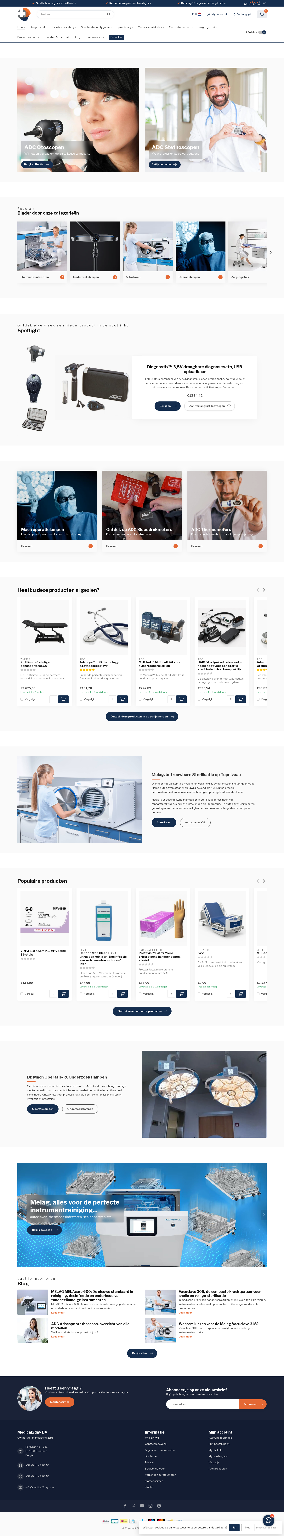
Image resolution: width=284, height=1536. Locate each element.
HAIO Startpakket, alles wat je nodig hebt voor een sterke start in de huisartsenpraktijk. (220, 665)
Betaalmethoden (155, 1468)
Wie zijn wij (152, 1438)
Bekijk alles (139, 1353)
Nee (247, 1527)
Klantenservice (94, 37)
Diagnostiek (38, 27)
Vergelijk (30, 699)
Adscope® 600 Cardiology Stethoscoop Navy (99, 663)
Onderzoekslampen (80, 1109)
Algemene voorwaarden (160, 1450)
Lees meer (58, 1313)
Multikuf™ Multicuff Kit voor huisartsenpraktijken (160, 663)
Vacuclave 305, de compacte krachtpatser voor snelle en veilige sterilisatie (220, 1293)
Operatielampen (43, 1109)
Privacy (149, 1462)
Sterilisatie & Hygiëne (95, 27)
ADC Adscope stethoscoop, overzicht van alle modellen (90, 1326)
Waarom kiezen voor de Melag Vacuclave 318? (219, 1324)
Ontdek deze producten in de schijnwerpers (139, 716)
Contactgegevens (156, 1444)
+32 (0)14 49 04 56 (37, 1465)
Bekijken (165, 406)
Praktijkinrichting (63, 27)
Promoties (116, 37)
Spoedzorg (124, 27)
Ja (234, 1527)
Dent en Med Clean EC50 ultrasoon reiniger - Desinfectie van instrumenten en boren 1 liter (103, 959)
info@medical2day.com (40, 1487)
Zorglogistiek (206, 27)
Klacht (149, 1487)
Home (21, 27)
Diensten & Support (56, 37)
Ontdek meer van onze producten (140, 1011)
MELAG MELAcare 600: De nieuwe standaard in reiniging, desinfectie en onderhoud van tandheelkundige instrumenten (92, 1295)
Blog (77, 37)
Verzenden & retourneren (160, 1475)
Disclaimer (151, 1456)
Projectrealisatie (28, 37)
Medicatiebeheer (180, 27)
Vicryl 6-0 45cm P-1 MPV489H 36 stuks (43, 952)
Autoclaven (164, 822)
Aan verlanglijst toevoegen (207, 406)
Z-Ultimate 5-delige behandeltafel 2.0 (35, 663)
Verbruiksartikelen (150, 27)
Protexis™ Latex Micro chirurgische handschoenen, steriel (159, 957)
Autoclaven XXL (195, 822)
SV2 (201, 953)
